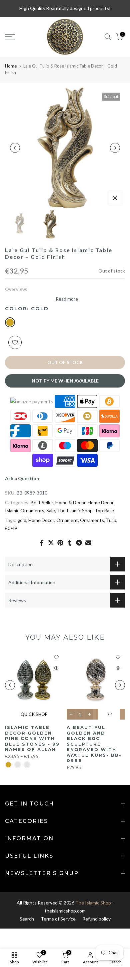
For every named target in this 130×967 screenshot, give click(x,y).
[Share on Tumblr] (70, 543)
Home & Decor (70, 502)
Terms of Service (58, 919)
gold (21, 520)
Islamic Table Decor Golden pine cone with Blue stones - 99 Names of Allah (32, 738)
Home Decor (101, 502)
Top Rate (104, 510)
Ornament (67, 520)
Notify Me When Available (65, 381)
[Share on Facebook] (42, 543)
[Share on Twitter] (51, 543)
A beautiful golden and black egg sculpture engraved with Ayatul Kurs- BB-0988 (94, 744)
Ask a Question (22, 478)
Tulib (111, 520)
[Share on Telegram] (79, 543)
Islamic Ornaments (24, 510)
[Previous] (15, 148)
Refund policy (96, 919)
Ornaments (92, 520)
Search (27, 919)
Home (11, 66)
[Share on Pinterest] (60, 543)
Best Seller (42, 502)
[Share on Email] (88, 543)
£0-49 (11, 528)
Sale (50, 510)
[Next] (115, 148)
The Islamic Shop (75, 510)
